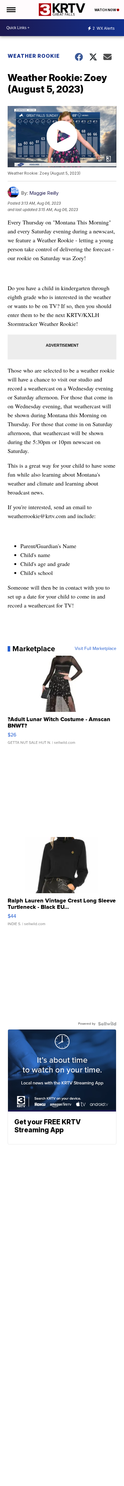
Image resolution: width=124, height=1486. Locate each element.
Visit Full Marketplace (95, 648)
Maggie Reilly (44, 193)
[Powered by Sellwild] (107, 1024)
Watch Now (105, 10)
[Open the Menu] (11, 10)
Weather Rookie (34, 56)
